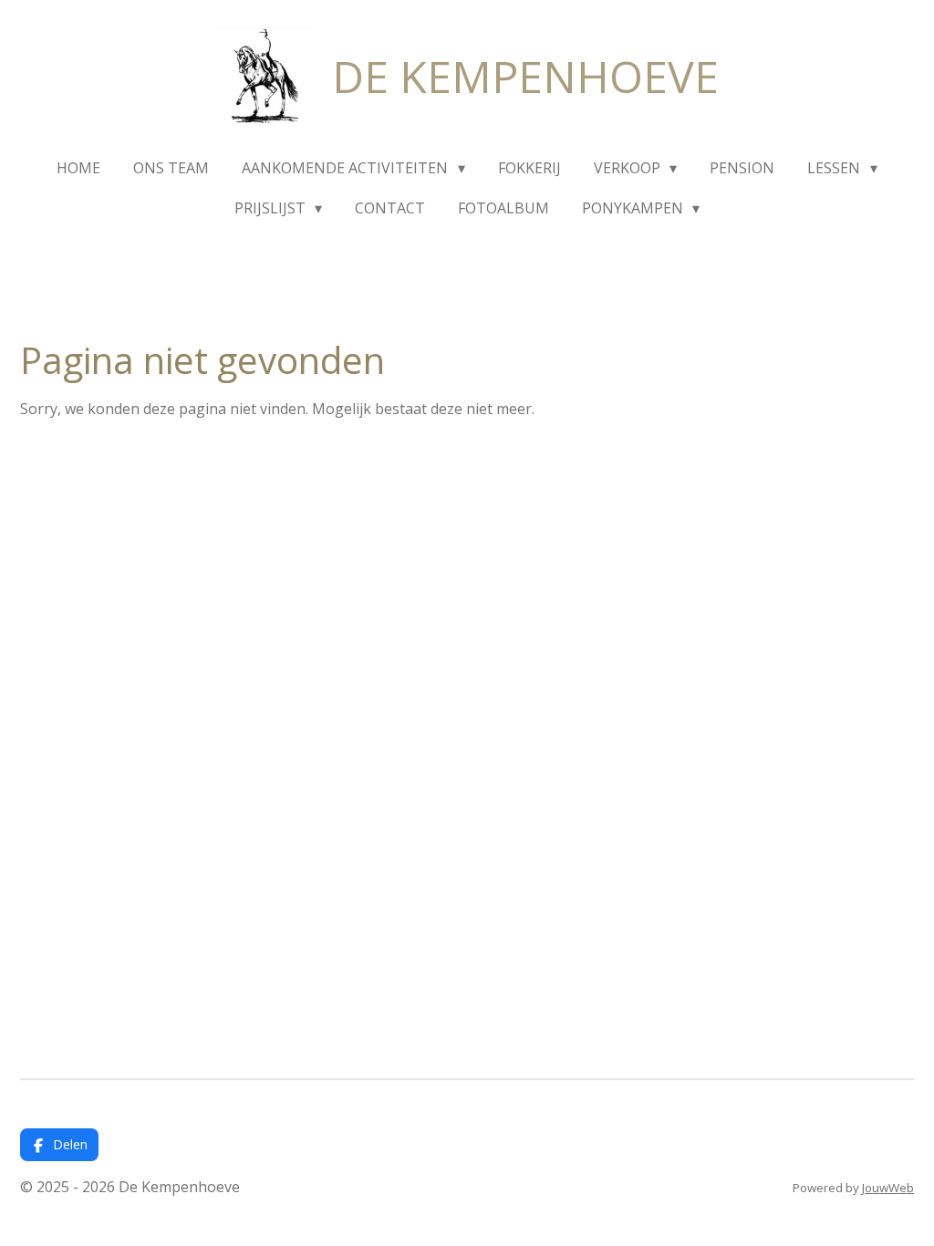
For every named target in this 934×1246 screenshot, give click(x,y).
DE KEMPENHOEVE (525, 76)
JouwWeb (888, 1187)
